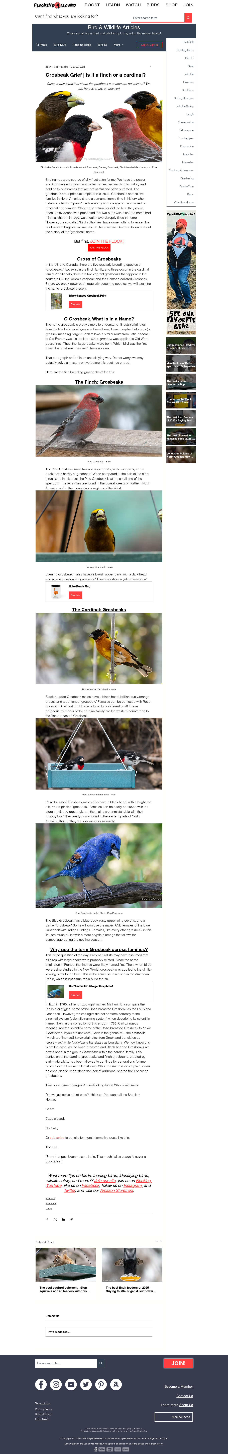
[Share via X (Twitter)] (55, 1219)
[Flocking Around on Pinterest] (101, 1384)
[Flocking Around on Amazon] (116, 1384)
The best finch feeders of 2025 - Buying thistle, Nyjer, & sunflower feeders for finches (129, 1289)
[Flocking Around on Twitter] (86, 1384)
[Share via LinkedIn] (63, 1219)
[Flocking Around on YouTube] (71, 1384)
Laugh (49, 1208)
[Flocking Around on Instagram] (56, 1384)
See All (158, 1241)
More (117, 44)
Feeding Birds (82, 44)
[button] (99, 301)
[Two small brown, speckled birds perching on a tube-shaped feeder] (132, 1265)
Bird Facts (51, 1203)
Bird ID (102, 44)
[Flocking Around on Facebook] (41, 1384)
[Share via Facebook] (47, 1219)
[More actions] (150, 67)
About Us (186, 1405)
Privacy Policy (43, 1409)
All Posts (41, 44)
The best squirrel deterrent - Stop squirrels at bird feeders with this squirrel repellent (63, 1289)
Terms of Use (42, 1403)
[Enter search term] (188, 17)
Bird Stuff (60, 44)
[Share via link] (71, 1219)
